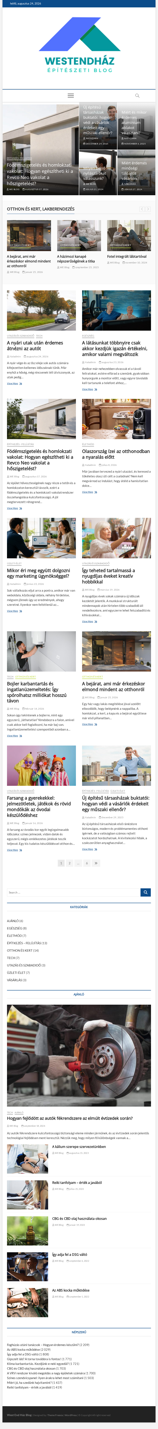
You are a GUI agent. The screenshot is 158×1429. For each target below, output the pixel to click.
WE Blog (14, 189)
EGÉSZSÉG (88, 335)
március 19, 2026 (110, 589)
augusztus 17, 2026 (37, 189)
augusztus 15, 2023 (79, 1153)
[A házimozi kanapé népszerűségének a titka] (29, 235)
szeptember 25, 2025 (37, 267)
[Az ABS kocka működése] (27, 1302)
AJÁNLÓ (13, 921)
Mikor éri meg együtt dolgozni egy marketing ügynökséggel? (38, 573)
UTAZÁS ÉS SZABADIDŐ (20, 335)
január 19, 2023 (77, 1225)
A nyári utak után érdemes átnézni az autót (35, 345)
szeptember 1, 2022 (79, 1296)
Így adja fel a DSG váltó (69, 1254)
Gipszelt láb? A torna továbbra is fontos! (34, 1359)
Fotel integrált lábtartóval (76, 256)
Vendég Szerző (118, 267)
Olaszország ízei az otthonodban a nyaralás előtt (116, 454)
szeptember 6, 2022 (79, 1260)
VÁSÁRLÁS (139, 245)
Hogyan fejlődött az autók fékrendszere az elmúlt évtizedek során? (70, 1118)
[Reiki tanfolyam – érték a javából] (27, 1195)
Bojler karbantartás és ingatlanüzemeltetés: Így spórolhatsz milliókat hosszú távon (37, 692)
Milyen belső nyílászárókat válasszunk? (94, 173)
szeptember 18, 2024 (34, 1125)
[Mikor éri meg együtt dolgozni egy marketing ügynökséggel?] (41, 538)
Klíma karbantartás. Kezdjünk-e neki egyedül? (38, 1364)
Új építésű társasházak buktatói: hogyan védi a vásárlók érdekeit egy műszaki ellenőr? (97, 120)
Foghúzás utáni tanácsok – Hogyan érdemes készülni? (43, 1345)
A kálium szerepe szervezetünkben (79, 1146)
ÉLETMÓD (88, 444)
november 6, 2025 (135, 143)
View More (13, 384)
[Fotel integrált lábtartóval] (79, 235)
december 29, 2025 (96, 143)
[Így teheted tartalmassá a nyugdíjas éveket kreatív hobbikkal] (116, 538)
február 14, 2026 (34, 708)
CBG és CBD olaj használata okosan (79, 1218)
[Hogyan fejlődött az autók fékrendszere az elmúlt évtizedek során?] (79, 1056)
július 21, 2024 (94, 189)
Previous (142, 209)
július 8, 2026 (109, 464)
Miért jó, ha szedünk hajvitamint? (29, 1382)
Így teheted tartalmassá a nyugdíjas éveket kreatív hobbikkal (108, 576)
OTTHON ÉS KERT (20, 245)
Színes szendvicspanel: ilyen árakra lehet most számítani (45, 1378)
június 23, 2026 (35, 583)
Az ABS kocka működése (70, 1290)
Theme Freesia (55, 1415)
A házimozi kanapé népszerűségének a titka (26, 258)
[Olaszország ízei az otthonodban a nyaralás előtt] (116, 419)
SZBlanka (130, 184)
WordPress (71, 1415)
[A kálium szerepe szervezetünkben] (27, 1159)
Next (148, 209)
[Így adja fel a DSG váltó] (27, 1266)
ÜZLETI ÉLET (14, 563)
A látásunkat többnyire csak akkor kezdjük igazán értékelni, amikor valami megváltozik (115, 348)
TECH (39, 335)
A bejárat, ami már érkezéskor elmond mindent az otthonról (113, 686)
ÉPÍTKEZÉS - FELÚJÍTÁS (19, 158)
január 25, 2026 (109, 697)
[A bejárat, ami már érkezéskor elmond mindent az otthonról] (116, 651)
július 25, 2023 (76, 1189)
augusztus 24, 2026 (37, 356)
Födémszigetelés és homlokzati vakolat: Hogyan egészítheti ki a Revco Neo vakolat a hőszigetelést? (40, 174)
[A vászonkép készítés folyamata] (129, 235)
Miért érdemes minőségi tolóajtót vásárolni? (134, 170)
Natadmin (91, 138)
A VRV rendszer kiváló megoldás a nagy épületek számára (46, 1373)
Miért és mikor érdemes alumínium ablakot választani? (134, 122)
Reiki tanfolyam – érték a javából (77, 1182)
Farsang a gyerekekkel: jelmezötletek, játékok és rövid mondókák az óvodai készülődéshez (39, 806)
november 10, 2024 (86, 262)
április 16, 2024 (141, 267)
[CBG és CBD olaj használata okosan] (27, 1230)
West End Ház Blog (19, 1415)
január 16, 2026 (34, 823)
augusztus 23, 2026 (112, 362)
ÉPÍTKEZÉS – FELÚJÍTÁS (24, 943)
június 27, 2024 (133, 189)
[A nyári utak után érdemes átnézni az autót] (41, 310)
